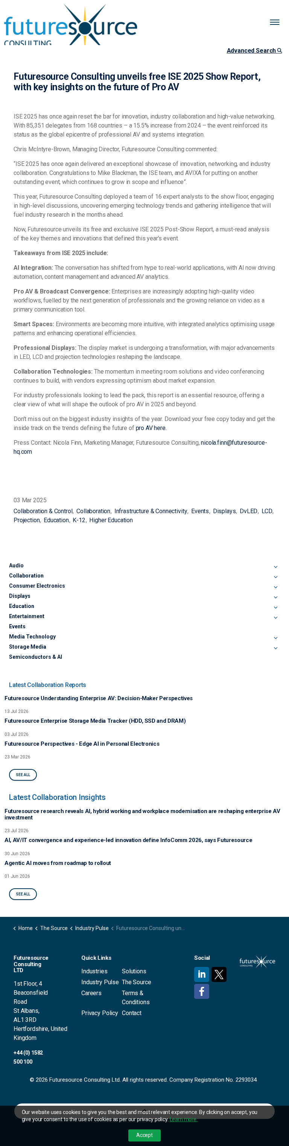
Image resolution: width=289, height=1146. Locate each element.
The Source (136, 982)
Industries (94, 971)
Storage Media (27, 647)
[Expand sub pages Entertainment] (275, 617)
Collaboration (93, 511)
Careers (91, 993)
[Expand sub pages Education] (275, 607)
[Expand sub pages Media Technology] (275, 638)
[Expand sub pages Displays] (275, 597)
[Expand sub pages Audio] (275, 566)
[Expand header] (277, 22)
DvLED (248, 511)
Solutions (134, 971)
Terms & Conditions (136, 997)
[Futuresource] (71, 28)
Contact (131, 1013)
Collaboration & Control (43, 511)
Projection (27, 520)
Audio (16, 565)
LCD (267, 511)
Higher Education (111, 520)
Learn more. (184, 1119)
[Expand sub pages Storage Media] (275, 648)
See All (23, 775)
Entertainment (26, 616)
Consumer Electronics (37, 586)
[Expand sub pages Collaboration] (275, 577)
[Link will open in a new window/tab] (201, 974)
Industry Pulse (100, 982)
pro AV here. (151, 428)
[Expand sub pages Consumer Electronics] (275, 587)
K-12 (79, 520)
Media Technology (32, 637)
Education (56, 520)
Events (200, 511)
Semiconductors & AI (35, 657)
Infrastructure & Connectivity (150, 511)
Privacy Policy (99, 1013)
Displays (224, 511)
